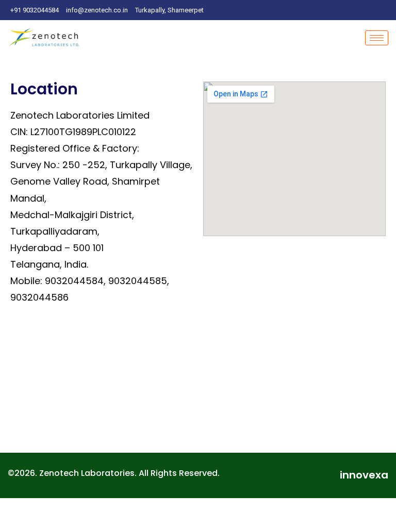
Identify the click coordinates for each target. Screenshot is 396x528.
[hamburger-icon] (376, 37)
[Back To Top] (370, 503)
